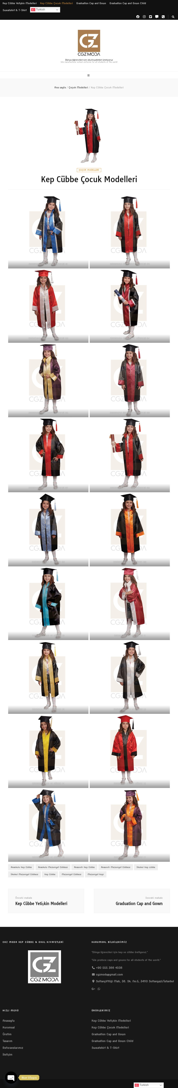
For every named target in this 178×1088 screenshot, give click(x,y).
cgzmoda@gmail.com (109, 974)
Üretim (7, 1034)
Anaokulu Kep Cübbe (21, 867)
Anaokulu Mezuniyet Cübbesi (53, 867)
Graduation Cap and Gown (91, 3)
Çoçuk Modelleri (89, 170)
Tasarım (7, 1041)
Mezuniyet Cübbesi (71, 874)
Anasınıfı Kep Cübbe (84, 867)
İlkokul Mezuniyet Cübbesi (24, 874)
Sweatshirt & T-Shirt (15, 10)
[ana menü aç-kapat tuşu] (88, 75)
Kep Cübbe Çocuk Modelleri (56, 3)
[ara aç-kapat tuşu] (173, 17)
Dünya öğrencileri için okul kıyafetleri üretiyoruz (89, 60)
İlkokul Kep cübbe (146, 867)
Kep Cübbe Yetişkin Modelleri (20, 3)
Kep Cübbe (49, 874)
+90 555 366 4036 (109, 967)
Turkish (40, 9)
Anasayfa (8, 1020)
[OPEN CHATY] (11, 1078)
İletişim (7, 1054)
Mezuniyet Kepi (96, 874)
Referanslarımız (13, 1047)
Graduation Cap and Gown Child (128, 3)
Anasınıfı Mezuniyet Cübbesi (115, 867)
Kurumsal (9, 1027)
